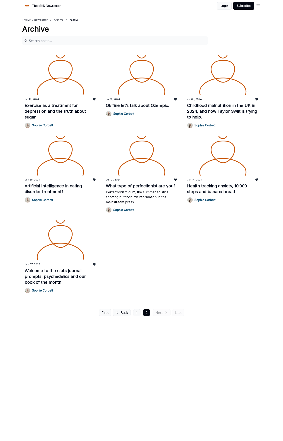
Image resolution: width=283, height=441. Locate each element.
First (105, 312)
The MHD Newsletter (35, 20)
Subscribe (244, 5)
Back (124, 312)
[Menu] (258, 5)
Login (224, 5)
